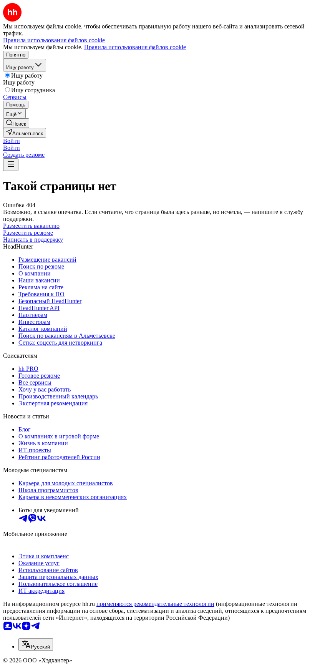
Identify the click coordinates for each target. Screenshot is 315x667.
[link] (16, 123)
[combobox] (35, 644)
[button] (11, 141)
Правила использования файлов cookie (135, 47)
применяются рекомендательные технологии (155, 604)
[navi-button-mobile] (10, 164)
